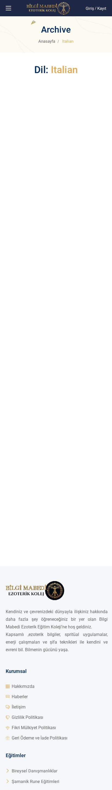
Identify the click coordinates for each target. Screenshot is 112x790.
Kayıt (101, 8)
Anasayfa (46, 41)
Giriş (90, 8)
